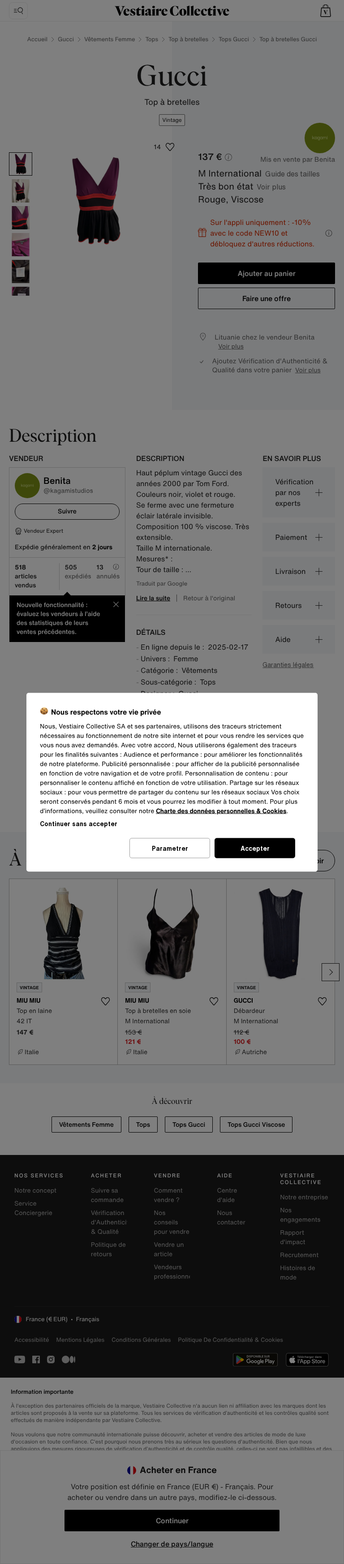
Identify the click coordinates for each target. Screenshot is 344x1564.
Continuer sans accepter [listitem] (78, 823)
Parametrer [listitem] (170, 848)
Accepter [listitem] (255, 848)
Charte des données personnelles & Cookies (221, 810)
